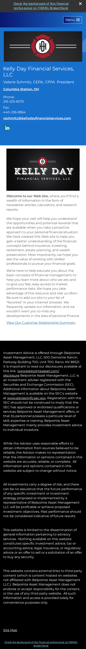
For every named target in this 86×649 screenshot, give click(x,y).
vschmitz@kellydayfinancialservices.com (37, 118)
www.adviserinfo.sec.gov (26, 398)
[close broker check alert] (80, 3)
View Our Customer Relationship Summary (41, 323)
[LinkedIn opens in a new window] (7, 128)
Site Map (10, 630)
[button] (72, 19)
